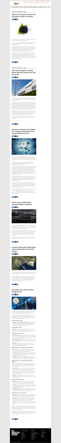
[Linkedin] (14, 19)
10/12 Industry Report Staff (15, 205)
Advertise (45, 0)
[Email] (15, 19)
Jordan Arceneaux (14, 134)
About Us (22, 432)
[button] (48, 7)
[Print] (17, 19)
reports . (26, 226)
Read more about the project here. (16, 120)
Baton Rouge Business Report (35, 433)
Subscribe (42, 0)
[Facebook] (12, 19)
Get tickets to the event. (27, 318)
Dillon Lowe (13, 75)
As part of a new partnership (16, 42)
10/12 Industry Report (34, 432)
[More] (19, 77)
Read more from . (28, 238)
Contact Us (48, 0)
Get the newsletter (37, 0)
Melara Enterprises (43, 432)
